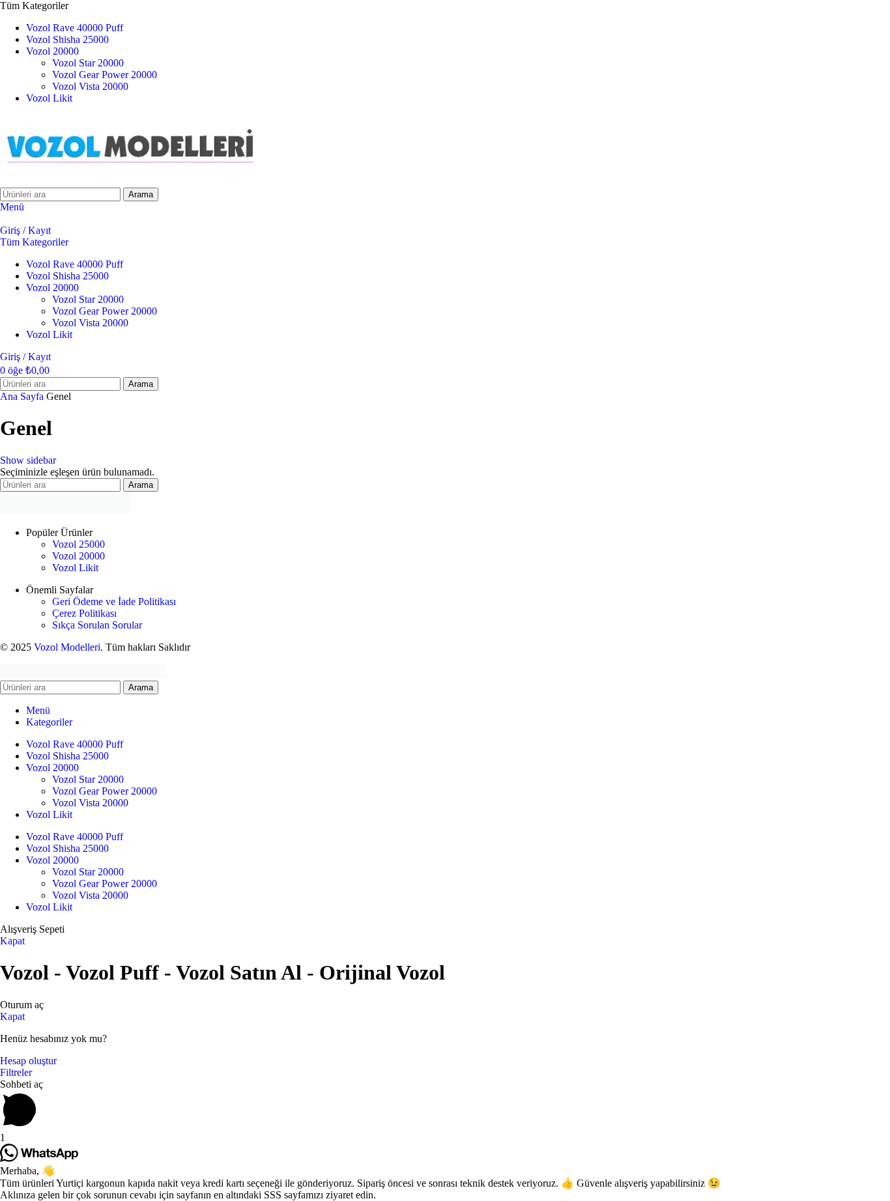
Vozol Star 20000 (88, 62)
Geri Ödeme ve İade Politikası (114, 601)
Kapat (12, 940)
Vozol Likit (75, 567)
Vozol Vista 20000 (90, 86)
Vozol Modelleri (67, 647)
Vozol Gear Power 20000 (104, 74)
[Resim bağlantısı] (65, 510)
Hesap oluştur (28, 1060)
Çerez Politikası (84, 613)
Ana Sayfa (23, 396)
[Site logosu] (130, 181)
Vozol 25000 (78, 544)
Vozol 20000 (78, 555)
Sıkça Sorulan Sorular (97, 624)
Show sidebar (28, 460)
